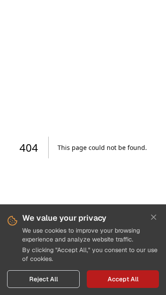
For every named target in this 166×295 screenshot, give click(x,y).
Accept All (123, 279)
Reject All (43, 279)
